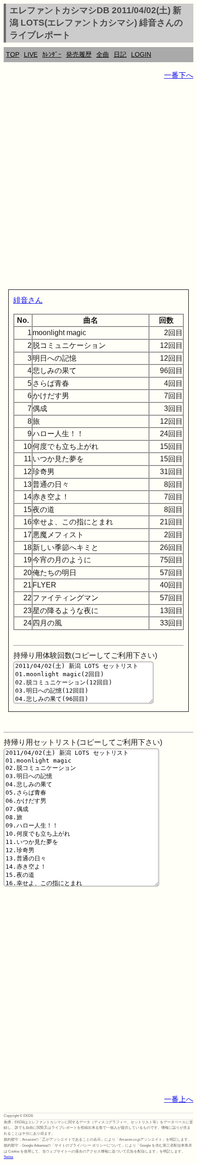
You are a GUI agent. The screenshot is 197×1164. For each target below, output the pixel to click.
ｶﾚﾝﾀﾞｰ (51, 54)
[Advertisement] (98, 186)
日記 (120, 54)
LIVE (31, 54)
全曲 (102, 54)
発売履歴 (79, 54)
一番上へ (178, 1099)
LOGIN (141, 54)
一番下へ (178, 75)
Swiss (8, 1157)
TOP (12, 54)
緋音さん (28, 300)
